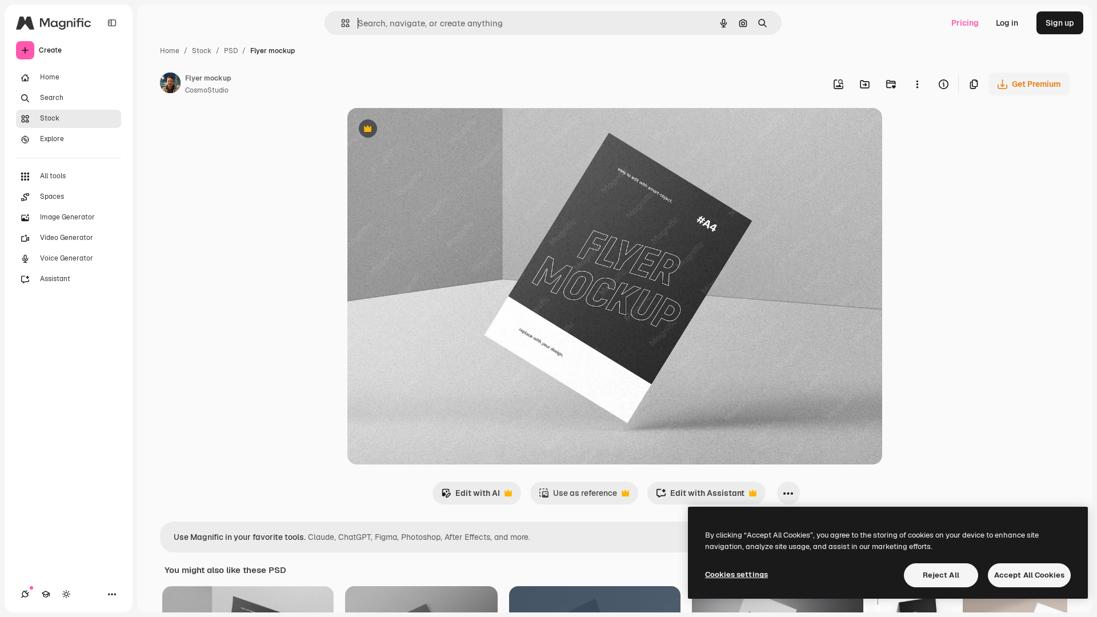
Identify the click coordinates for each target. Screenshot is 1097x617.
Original (421, 130)
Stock (201, 50)
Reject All (941, 575)
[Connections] (25, 594)
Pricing (965, 23)
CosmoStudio (207, 90)
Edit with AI (470, 496)
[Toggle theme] (66, 594)
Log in (1007, 23)
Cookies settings (736, 574)
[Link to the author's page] (170, 85)
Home (169, 50)
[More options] (917, 84)
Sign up (1060, 23)
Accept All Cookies (1029, 575)
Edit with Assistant (700, 496)
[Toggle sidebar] (112, 23)
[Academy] (46, 594)
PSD (231, 50)
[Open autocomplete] (341, 23)
